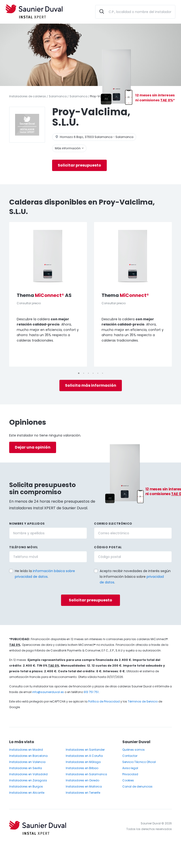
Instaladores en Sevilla (25, 768)
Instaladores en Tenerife (83, 793)
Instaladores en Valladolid (28, 774)
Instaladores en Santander (85, 750)
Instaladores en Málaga (83, 762)
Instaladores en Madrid (26, 750)
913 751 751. (91, 692)
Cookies (128, 780)
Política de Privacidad (104, 701)
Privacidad (130, 774)
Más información (68, 148)
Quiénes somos (133, 750)
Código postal (108, 547)
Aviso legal (130, 768)
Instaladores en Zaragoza (28, 780)
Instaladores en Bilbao (82, 768)
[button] (92, 570)
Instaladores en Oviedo (82, 780)
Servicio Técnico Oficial (139, 762)
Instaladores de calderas (27, 96)
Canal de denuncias (137, 786)
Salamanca (58, 96)
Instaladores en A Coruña (84, 756)
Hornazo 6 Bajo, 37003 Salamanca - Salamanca (96, 137)
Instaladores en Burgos (26, 786)
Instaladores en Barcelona (28, 756)
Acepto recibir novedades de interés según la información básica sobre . (135, 577)
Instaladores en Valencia (27, 762)
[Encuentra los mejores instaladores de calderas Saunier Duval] (34, 11)
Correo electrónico (113, 524)
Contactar (129, 756)
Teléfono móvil (23, 547)
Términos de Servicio (143, 701)
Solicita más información (90, 385)
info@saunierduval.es (48, 692)
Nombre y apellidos (27, 524)
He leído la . (45, 574)
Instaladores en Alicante (26, 793)
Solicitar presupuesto (79, 165)
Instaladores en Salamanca (86, 774)
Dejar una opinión (32, 447)
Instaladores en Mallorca (84, 786)
